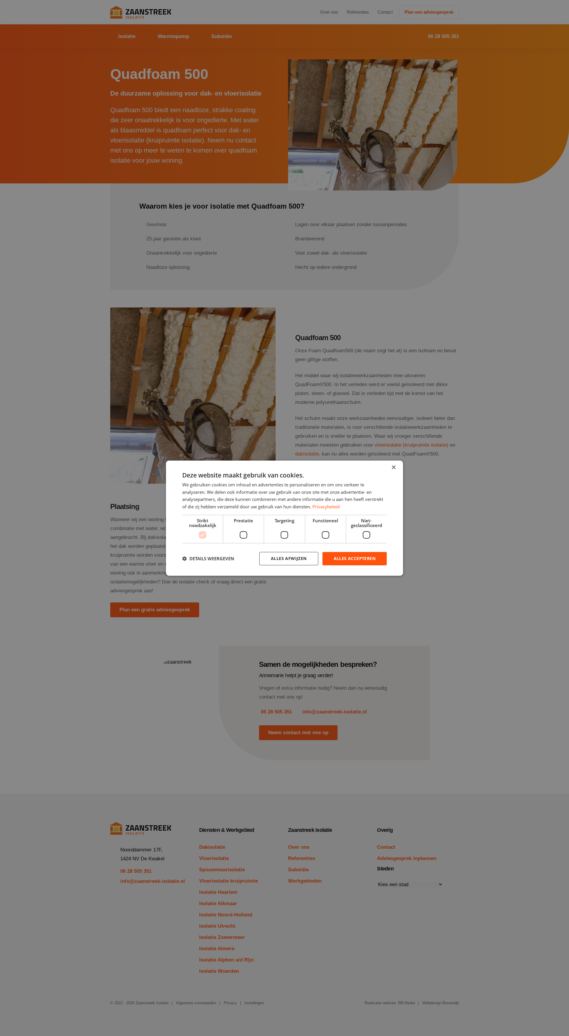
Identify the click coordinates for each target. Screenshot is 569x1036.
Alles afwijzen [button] (289, 558)
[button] (208, 558)
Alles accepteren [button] (354, 558)
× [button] (393, 467)
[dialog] (284, 517)
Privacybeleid (326, 507)
